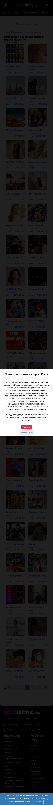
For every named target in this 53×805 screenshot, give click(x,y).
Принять (38, 802)
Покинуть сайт (26, 432)
